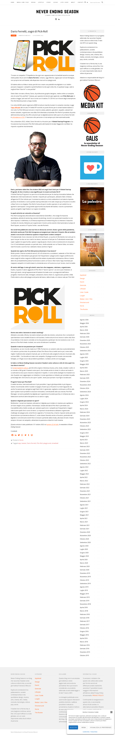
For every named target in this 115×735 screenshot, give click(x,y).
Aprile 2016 (84, 638)
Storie (49, 2)
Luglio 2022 (84, 470)
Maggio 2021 (84, 515)
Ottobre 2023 (84, 426)
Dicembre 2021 (85, 491)
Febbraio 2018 (85, 614)
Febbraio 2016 (85, 645)
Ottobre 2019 (84, 580)
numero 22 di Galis (52, 424)
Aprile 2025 (84, 368)
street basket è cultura (20, 368)
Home (12, 2)
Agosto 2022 (84, 467)
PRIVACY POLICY (98, 695)
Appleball (83, 275)
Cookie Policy (86, 731)
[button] (111, 712)
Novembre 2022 (85, 457)
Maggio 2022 (84, 474)
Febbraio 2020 (85, 566)
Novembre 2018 (85, 604)
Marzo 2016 (84, 642)
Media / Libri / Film (22, 2)
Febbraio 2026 (85, 333)
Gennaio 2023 (84, 450)
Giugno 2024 (84, 402)
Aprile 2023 (84, 440)
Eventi (82, 282)
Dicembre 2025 (85, 340)
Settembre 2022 (85, 464)
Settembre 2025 (85, 351)
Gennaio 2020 (84, 570)
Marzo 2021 (84, 522)
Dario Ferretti (31, 443)
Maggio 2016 (84, 635)
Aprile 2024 (84, 405)
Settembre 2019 (85, 584)
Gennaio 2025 (84, 378)
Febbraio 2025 (85, 375)
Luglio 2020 (84, 549)
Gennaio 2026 (84, 337)
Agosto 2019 (84, 587)
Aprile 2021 (84, 518)
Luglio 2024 (84, 399)
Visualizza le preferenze (100, 727)
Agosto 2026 (84, 320)
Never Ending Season (57, 11)
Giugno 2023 (84, 433)
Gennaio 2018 (84, 618)
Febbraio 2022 (85, 484)
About (73, 2)
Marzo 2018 (84, 611)
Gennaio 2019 (84, 601)
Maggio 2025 (84, 364)
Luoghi (55, 2)
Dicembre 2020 (85, 532)
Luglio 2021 (84, 508)
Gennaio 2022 (84, 488)
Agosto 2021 (84, 505)
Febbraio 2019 (85, 597)
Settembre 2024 (85, 392)
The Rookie (84, 309)
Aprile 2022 (84, 477)
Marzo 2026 (84, 330)
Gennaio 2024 (84, 416)
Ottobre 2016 (84, 628)
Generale (83, 285)
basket (24, 443)
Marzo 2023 (84, 443)
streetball (55, 443)
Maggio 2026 (84, 323)
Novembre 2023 (85, 423)
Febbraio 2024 (85, 412)
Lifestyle (41, 2)
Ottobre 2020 (84, 539)
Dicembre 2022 (85, 453)
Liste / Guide (64, 2)
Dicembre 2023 (85, 419)
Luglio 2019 (84, 590)
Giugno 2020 (84, 553)
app (19, 443)
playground (47, 443)
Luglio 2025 (84, 357)
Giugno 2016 (84, 631)
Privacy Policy (93, 731)
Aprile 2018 (84, 607)
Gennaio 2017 (84, 625)
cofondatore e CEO (18, 117)
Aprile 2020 (84, 560)
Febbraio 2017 (85, 621)
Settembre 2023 (85, 429)
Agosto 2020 (84, 546)
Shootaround (84, 302)
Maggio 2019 (84, 594)
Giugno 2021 (84, 512)
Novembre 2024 (85, 385)
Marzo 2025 (84, 371)
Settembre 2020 (85, 542)
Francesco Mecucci (24, 35)
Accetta (73, 727)
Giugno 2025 (84, 361)
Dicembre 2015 (85, 652)
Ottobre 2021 (84, 498)
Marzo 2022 (84, 481)
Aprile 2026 (84, 327)
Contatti (81, 2)
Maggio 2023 (84, 436)
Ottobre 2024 (84, 388)
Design (33, 2)
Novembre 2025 (85, 344)
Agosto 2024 (84, 395)
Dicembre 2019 (85, 573)
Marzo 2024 (84, 409)
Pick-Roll (39, 443)
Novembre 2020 (85, 536)
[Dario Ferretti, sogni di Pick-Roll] (43, 56)
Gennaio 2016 (84, 649)
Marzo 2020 (84, 563)
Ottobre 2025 (84, 347)
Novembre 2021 (85, 494)
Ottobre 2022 (84, 460)
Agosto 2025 (84, 354)
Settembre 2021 (85, 501)
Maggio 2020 (84, 556)
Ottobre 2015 (84, 655)
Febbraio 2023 (85, 446)
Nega (84, 727)
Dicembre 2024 (85, 381)
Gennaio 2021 (84, 529)
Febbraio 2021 (85, 525)
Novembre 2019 (85, 577)
